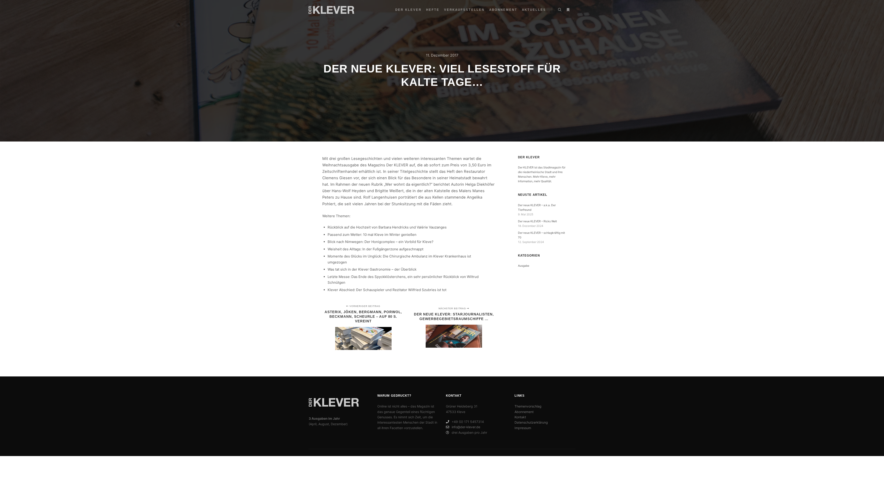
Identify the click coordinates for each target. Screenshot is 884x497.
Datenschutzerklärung (531, 422)
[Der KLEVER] (331, 10)
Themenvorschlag (528, 406)
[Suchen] (559, 10)
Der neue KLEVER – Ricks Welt (537, 221)
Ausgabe (523, 265)
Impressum (523, 428)
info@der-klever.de (466, 427)
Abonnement (524, 412)
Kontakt (520, 417)
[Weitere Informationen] (568, 10)
